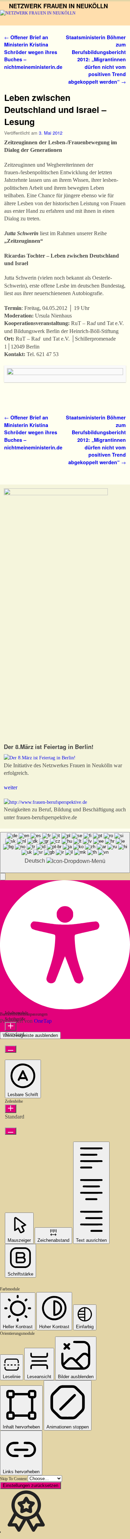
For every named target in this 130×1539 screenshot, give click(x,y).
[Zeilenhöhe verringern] (10, 1131)
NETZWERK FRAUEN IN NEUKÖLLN (58, 6)
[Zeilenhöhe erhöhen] (10, 1108)
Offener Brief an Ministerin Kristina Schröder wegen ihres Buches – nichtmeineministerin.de (33, 52)
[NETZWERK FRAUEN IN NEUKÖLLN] (65, 17)
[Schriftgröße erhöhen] (10, 1026)
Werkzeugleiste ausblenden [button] (30, 1035)
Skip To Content (14, 1478)
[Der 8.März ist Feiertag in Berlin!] (40, 757)
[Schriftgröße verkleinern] (10, 1049)
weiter (10, 787)
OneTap (43, 1021)
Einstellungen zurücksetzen (30, 1485)
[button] (3, 876)
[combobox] (65, 852)
